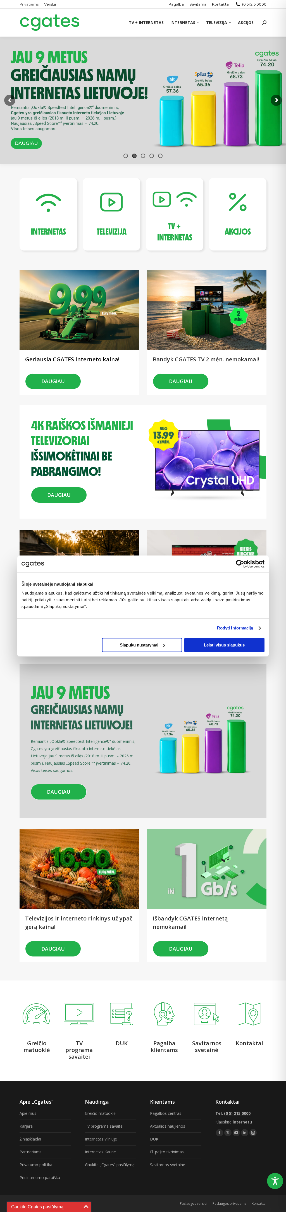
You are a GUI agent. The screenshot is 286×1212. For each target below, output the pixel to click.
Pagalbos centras (165, 1113)
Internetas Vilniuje (101, 1139)
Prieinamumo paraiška (40, 1177)
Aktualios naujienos (167, 1126)
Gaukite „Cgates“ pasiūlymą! (110, 1164)
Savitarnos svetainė (167, 1164)
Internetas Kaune (100, 1151)
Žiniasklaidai (30, 1139)
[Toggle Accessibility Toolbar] (275, 1181)
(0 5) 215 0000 (254, 4)
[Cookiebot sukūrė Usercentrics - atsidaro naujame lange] (240, 564)
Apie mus (28, 1113)
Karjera (26, 1126)
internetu (242, 1122)
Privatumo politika (36, 1164)
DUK (154, 1139)
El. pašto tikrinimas (167, 1151)
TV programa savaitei (104, 1126)
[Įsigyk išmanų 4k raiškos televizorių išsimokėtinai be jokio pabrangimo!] (85, 415)
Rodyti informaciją (235, 628)
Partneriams (31, 1151)
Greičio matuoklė (100, 1113)
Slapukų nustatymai (139, 645)
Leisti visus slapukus (224, 645)
